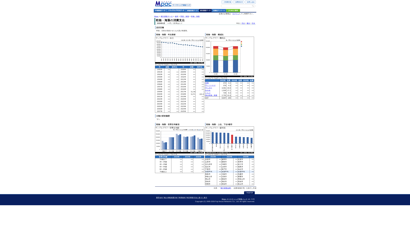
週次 (248, 23)
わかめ (207, 90)
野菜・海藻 (184, 16)
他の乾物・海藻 (211, 95)
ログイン (235, 14)
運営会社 (159, 197)
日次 (253, 23)
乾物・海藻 (195, 16)
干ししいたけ (210, 85)
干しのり (208, 88)
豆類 (207, 83)
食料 (176, 16)
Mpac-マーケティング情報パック (234, 199)
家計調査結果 (226, 188)
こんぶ (207, 93)
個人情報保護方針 (171, 197)
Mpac (156, 16)
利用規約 (182, 197)
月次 (243, 23)
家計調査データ (167, 16)
